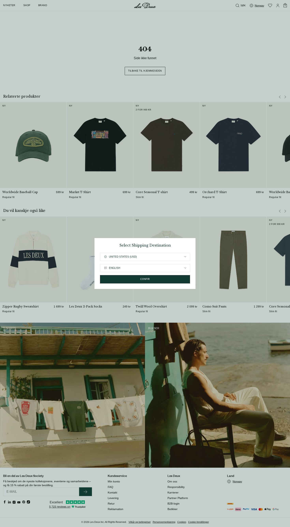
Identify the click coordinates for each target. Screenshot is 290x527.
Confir (145, 279)
